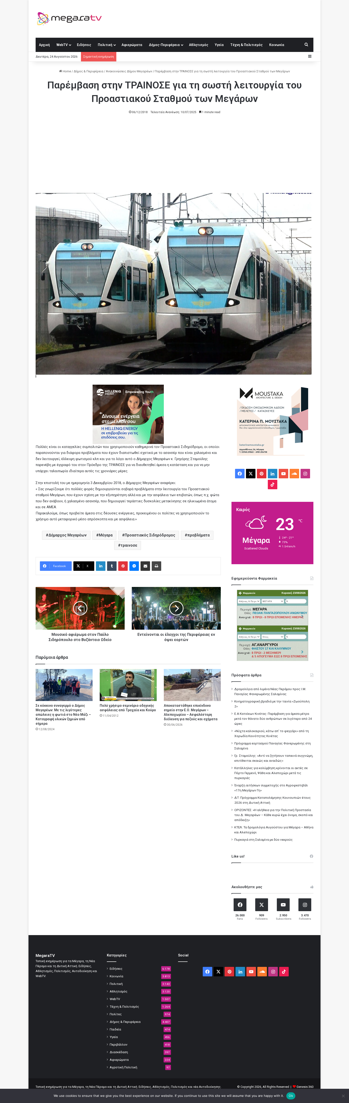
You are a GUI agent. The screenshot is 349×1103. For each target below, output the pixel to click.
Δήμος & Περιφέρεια (88, 71)
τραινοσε (129, 545)
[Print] (156, 566)
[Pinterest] (123, 566)
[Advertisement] (174, 158)
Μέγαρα (106, 535)
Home (66, 71)
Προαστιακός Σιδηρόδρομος (150, 535)
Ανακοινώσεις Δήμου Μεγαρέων (129, 71)
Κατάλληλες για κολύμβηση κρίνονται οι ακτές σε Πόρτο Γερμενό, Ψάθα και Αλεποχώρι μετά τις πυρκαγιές (271, 773)
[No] (343, 1096)
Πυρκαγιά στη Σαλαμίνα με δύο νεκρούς (263, 839)
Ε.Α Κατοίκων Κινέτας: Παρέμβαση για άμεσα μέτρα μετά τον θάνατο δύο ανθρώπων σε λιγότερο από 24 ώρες (273, 718)
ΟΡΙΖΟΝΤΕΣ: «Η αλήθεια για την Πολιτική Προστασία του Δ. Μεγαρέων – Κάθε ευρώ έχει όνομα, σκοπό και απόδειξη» (273, 815)
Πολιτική (105, 45)
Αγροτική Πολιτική (123, 1067)
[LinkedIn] (100, 566)
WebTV (62, 45)
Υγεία (219, 45)
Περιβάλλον (118, 1044)
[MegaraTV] (71, 18)
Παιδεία (115, 1029)
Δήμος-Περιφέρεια (164, 45)
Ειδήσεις (84, 45)
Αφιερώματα (132, 45)
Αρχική (44, 45)
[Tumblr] (112, 566)
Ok (291, 1096)
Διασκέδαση (119, 1052)
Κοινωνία (276, 45)
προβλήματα (198, 535)
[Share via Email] (145, 566)
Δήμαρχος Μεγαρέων (67, 535)
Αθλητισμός (198, 45)
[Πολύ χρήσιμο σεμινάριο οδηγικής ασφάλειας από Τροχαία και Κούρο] (128, 685)
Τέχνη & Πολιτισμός (246, 45)
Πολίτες (116, 1014)
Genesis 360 (305, 1087)
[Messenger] (134, 566)
